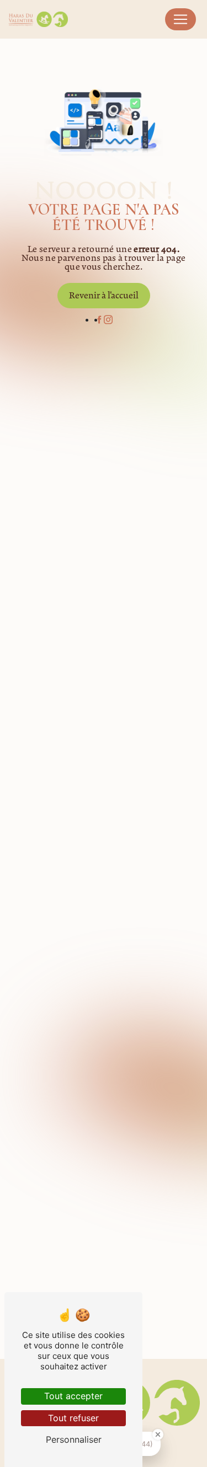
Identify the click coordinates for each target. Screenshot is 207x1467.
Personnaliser (74, 1439)
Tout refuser (73, 1417)
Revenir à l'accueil (104, 295)
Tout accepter (73, 1395)
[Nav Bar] (180, 19)
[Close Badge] (157, 1434)
